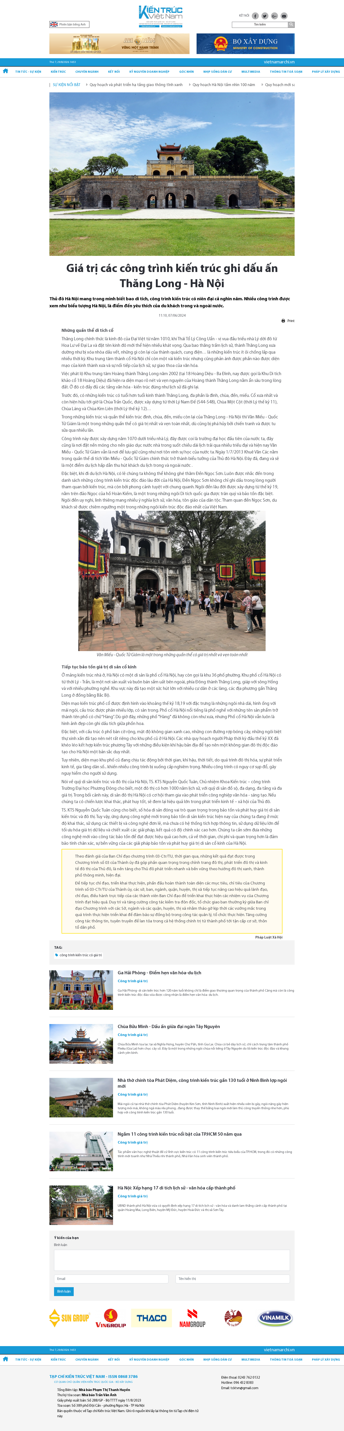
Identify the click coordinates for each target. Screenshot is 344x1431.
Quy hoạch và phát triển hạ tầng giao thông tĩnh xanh (96, 85)
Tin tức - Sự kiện (28, 71)
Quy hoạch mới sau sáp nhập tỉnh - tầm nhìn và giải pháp (274, 85)
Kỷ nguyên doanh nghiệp (149, 71)
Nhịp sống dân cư (217, 71)
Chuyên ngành (87, 71)
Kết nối (114, 71)
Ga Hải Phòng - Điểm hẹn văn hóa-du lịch (159, 973)
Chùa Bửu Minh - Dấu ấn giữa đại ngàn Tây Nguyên (169, 1027)
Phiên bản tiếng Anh (72, 24)
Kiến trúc (58, 71)
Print (291, 321)
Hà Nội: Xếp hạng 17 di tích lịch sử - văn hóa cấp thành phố (176, 1188)
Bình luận (60, 1245)
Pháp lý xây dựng (326, 71)
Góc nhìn (186, 71)
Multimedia (251, 71)
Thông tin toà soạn (286, 71)
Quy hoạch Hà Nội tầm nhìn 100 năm (184, 85)
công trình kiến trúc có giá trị (80, 955)
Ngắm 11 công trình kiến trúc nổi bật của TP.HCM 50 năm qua (180, 1134)
